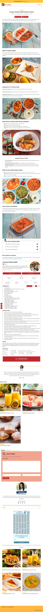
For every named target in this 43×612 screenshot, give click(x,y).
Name (4, 474)
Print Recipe (25, 16)
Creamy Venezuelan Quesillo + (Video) (8, 593)
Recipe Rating (5, 458)
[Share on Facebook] (1, 306)
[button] (19, 10)
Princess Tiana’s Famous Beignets (5, 445)
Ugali (10, 176)
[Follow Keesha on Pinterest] (23, 378)
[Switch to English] (39, 4)
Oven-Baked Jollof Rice (31, 172)
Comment (5, 461)
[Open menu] (37, 4)
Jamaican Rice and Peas (21, 172)
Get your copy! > (21, 1)
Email (23, 474)
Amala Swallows (14, 176)
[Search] (39, 507)
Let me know (21, 359)
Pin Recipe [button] (31, 273)
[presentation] (10, 397)
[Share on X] (1, 308)
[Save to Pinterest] (1, 304)
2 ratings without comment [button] (15, 450)
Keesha (5, 264)
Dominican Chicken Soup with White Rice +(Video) (30, 593)
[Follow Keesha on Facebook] (20, 378)
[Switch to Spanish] (41, 4)
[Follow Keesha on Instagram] (21, 378)
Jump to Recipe (18, 16)
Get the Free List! (21, 542)
